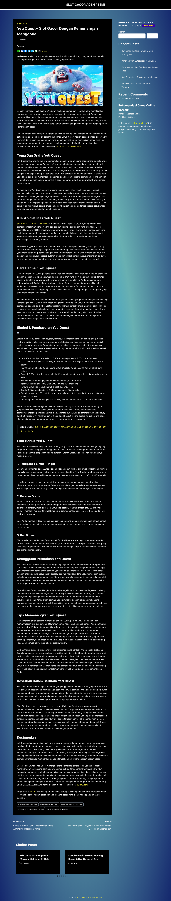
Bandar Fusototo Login (129, 114)
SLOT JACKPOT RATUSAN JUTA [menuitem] (32, 224)
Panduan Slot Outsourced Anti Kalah (138, 61)
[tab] (57, 876)
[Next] (105, 862)
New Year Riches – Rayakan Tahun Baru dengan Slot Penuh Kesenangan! (89, 825)
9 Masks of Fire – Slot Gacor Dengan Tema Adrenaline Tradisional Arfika (33, 825)
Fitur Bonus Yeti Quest (49, 804)
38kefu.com (82, 785)
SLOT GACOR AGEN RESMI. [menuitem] (69, 146)
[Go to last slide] (20, 862)
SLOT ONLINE (22, 24)
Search (121, 32)
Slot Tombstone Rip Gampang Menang (139, 77)
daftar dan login (139, 123)
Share (44, 51)
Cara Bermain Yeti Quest (27, 804)
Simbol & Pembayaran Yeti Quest (31, 809)
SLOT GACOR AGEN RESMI (57, 809)
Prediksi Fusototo (126, 117)
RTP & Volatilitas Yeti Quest (71, 804)
